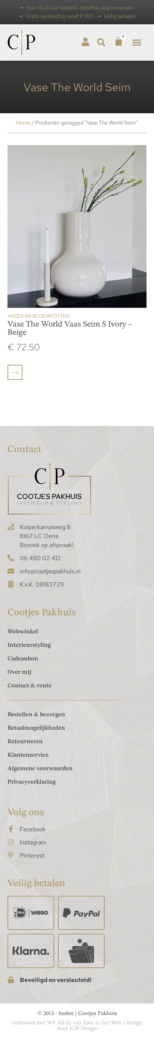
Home (23, 122)
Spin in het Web (102, 1023)
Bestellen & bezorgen (36, 715)
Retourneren (25, 742)
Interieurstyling (29, 645)
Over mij (19, 672)
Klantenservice (28, 755)
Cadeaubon (22, 659)
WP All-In (59, 1023)
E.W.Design (83, 1029)
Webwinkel (22, 632)
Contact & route (29, 686)
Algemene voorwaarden (40, 769)
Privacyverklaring (31, 782)
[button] (101, 42)
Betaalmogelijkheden (36, 728)
